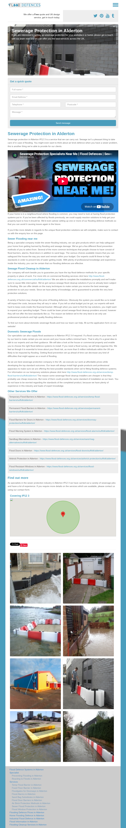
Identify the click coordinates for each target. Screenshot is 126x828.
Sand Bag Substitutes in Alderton (28, 797)
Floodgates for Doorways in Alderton (29, 791)
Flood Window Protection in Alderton (29, 809)
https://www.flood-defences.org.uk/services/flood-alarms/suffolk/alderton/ (79, 431)
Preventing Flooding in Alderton (27, 775)
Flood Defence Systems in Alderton (27, 769)
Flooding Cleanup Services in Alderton (28, 824)
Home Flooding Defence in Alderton (27, 815)
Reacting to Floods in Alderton (26, 779)
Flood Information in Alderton (24, 821)
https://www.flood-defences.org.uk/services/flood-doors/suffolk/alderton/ (68, 450)
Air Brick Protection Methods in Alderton (31, 803)
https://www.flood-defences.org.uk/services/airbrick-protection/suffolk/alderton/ (78, 458)
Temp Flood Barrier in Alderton (26, 785)
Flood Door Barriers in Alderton (27, 800)
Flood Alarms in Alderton (23, 794)
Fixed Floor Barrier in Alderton (26, 788)
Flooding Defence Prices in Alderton (27, 812)
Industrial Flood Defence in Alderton (27, 818)
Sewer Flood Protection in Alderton (28, 806)
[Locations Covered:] (9, 5)
